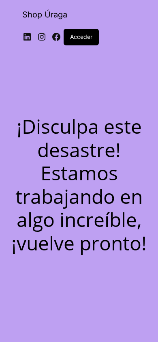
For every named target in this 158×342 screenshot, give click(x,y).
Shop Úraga (44, 14)
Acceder (81, 36)
